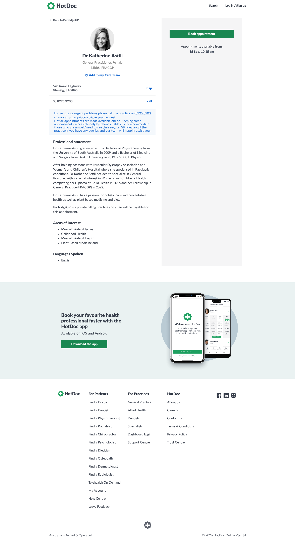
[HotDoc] (61, 6)
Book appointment (201, 34)
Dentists (134, 418)
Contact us (175, 418)
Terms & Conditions (181, 426)
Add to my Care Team (104, 75)
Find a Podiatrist (100, 426)
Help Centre (97, 498)
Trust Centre (176, 442)
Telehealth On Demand (104, 482)
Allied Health (137, 410)
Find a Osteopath (100, 458)
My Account (97, 490)
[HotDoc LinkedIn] (226, 395)
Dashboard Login (140, 434)
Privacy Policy (177, 434)
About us (173, 402)
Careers (172, 410)
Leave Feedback (99, 506)
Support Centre (139, 442)
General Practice (139, 402)
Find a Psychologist (102, 442)
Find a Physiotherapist (104, 418)
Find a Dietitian (99, 450)
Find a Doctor (98, 402)
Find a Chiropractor (102, 434)
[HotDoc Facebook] (219, 395)
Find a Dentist (98, 410)
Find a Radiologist (101, 474)
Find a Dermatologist (103, 466)
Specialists (135, 426)
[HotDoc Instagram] (233, 395)
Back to (66, 20)
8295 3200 (143, 113)
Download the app (84, 344)
